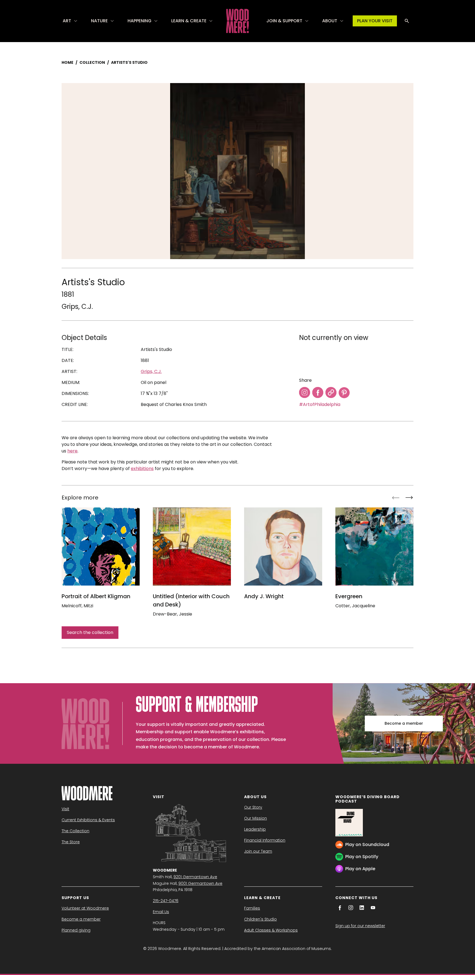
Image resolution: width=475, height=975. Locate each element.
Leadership (255, 829)
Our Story (253, 807)
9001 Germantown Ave (200, 883)
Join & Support (284, 21)
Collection (92, 62)
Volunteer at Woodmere (85, 908)
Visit (65, 809)
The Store (71, 842)
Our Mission (255, 818)
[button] (70, 20)
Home (67, 62)
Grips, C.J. (77, 306)
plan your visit (375, 21)
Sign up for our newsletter (360, 926)
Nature (99, 21)
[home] (237, 21)
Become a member (404, 723)
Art (67, 21)
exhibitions (142, 468)
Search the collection (90, 632)
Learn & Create (188, 21)
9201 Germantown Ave (195, 877)
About (329, 21)
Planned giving (76, 930)
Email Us (161, 911)
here (72, 451)
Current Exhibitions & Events (88, 820)
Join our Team (258, 851)
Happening (139, 21)
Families (252, 908)
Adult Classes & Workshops (271, 930)
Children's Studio (260, 919)
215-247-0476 (165, 900)
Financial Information (264, 840)
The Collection (75, 831)
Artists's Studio (129, 62)
